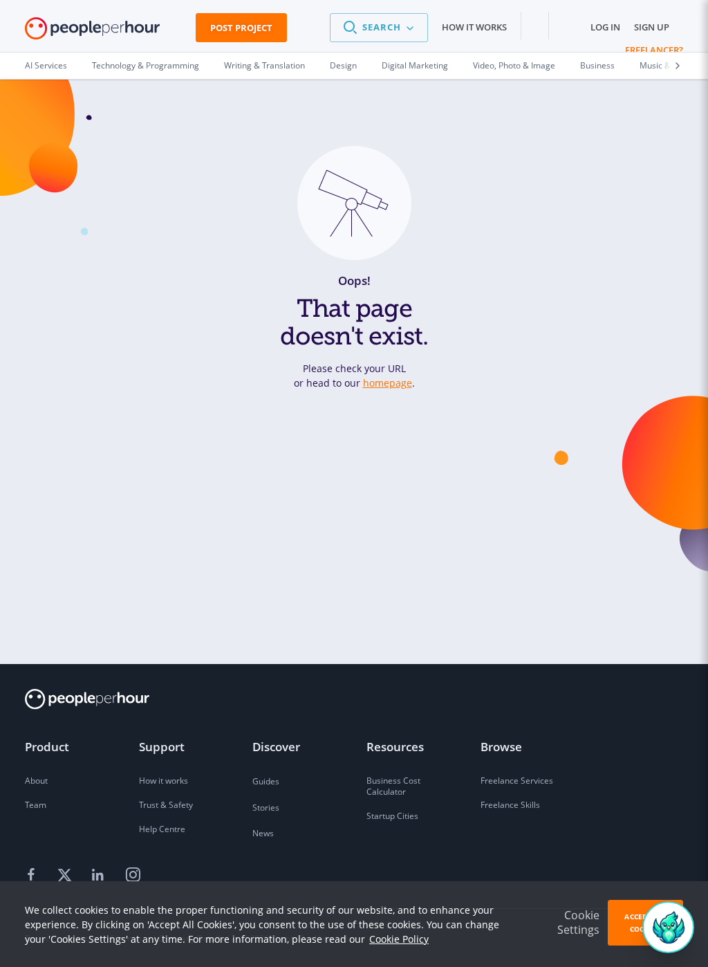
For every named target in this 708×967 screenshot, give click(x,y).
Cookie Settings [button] (578, 922)
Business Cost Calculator (393, 786)
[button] (379, 27)
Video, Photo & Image (514, 65)
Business (597, 65)
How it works (474, 27)
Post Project (241, 27)
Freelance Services (517, 780)
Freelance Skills (510, 805)
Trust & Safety (166, 805)
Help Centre (162, 829)
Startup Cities (392, 816)
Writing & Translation (264, 65)
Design (343, 65)
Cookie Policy (399, 939)
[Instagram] (132, 875)
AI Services (46, 65)
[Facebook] (33, 875)
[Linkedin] (99, 875)
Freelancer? (654, 50)
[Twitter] (66, 875)
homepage (387, 382)
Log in (605, 27)
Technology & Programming (145, 65)
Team (35, 805)
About (36, 780)
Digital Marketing (415, 65)
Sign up (651, 27)
